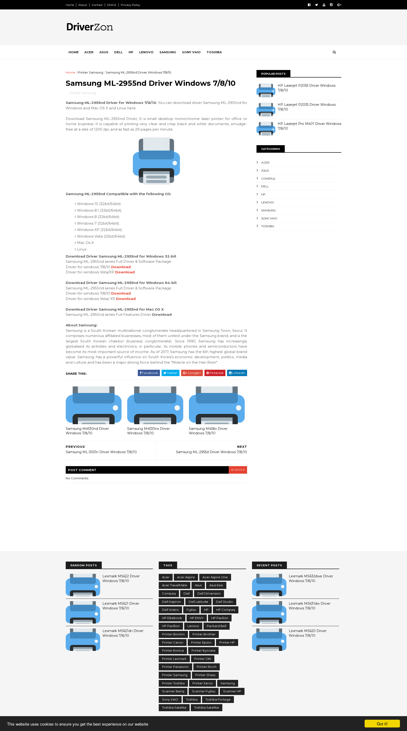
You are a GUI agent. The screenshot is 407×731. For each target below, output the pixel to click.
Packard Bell (216, 626)
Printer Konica (173, 650)
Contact (97, 5)
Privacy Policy (130, 5)
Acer (89, 52)
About (82, 5)
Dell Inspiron (171, 602)
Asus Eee (216, 585)
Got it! (382, 724)
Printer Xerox (202, 683)
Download (121, 267)
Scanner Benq (173, 691)
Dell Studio (224, 602)
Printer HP (227, 642)
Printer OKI (202, 659)
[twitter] (316, 5)
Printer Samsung (90, 72)
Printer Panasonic (175, 667)
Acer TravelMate (174, 585)
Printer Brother (204, 634)
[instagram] (331, 5)
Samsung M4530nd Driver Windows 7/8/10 (87, 431)
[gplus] (339, 5)
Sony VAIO (191, 52)
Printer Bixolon (173, 634)
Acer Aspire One (215, 577)
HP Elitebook (172, 618)
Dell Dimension (209, 593)
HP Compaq (225, 610)
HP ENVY (197, 618)
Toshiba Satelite (174, 707)
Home (70, 5)
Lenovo (146, 52)
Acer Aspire (186, 577)
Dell (118, 52)
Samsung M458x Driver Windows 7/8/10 (208, 431)
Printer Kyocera (203, 650)
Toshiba (214, 52)
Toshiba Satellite (206, 707)
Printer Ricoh (206, 667)
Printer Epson (201, 642)
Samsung (167, 52)
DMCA (111, 5)
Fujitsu (191, 610)
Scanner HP (232, 691)
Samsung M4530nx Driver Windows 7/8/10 (148, 431)
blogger (238, 469)
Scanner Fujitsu (203, 691)
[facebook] (309, 5)
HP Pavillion (171, 626)
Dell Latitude (198, 602)
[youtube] (324, 5)
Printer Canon (172, 642)
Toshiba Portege (218, 699)
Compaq (268, 178)
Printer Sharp (205, 675)
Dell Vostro (170, 610)
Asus (103, 52)
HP (131, 52)
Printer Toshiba (173, 683)
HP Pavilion (219, 618)
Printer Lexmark (174, 659)
